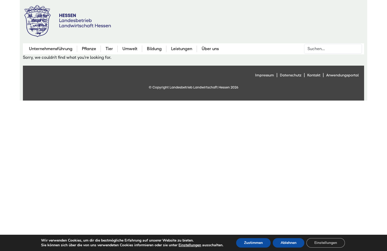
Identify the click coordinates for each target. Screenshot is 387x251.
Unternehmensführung (50, 48)
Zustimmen (253, 242)
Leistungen (181, 48)
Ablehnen (288, 242)
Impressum (264, 75)
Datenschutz (290, 75)
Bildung (154, 48)
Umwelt (129, 48)
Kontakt (313, 75)
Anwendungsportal (342, 75)
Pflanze (89, 48)
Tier (109, 48)
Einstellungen (189, 245)
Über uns (210, 48)
